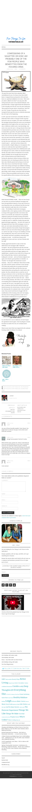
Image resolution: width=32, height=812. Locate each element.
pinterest (15, 704)
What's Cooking (12, 720)
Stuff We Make (10, 707)
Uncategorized (24, 386)
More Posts (13, 398)
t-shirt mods (21, 707)
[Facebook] (6, 585)
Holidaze (23, 697)
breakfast (21, 683)
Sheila (18, 704)
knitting (3, 701)
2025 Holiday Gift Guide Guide (9, 655)
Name (4, 493)
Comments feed (6, 762)
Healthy (16, 697)
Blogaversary (11, 683)
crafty (21, 686)
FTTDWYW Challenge (10, 694)
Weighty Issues (14, 717)
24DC (3, 679)
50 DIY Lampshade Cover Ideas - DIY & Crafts (13, 741)
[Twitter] (3, 585)
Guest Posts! (10, 697)
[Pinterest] (10, 585)
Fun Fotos (17, 694)
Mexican (27, 701)
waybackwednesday (6, 717)
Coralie (15, 686)
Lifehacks (14, 701)
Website (4, 506)
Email (4, 500)
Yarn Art (18, 720)
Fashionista (13, 776)
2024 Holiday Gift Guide (8, 657)
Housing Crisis (24, 388)
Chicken (26, 683)
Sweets (17, 707)
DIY (12, 690)
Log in (3, 757)
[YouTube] (14, 585)
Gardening (26, 694)
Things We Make (12, 714)
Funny (21, 694)
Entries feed (5, 760)
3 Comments (22, 69)
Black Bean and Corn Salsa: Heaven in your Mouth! (21, 409)
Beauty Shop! (16, 679)
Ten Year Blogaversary (7, 664)
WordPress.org (5, 764)
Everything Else (15, 386)
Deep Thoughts (7, 386)
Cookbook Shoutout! (7, 686)
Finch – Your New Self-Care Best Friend (12, 659)
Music (4, 704)
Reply (29, 423)
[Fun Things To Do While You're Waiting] (16, 40)
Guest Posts (5, 697)
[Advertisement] (16, 17)
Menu (4, 47)
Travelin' (22, 713)
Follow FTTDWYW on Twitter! (16, 668)
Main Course (21, 701)
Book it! (17, 683)
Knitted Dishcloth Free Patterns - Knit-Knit (13, 732)
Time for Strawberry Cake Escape (10, 411)
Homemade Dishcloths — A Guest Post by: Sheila (14, 734)
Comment (5, 480)
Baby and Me (9, 679)
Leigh (16, 69)
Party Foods (9, 704)
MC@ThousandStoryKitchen (17, 439)
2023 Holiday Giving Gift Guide (10, 662)
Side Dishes (23, 704)
